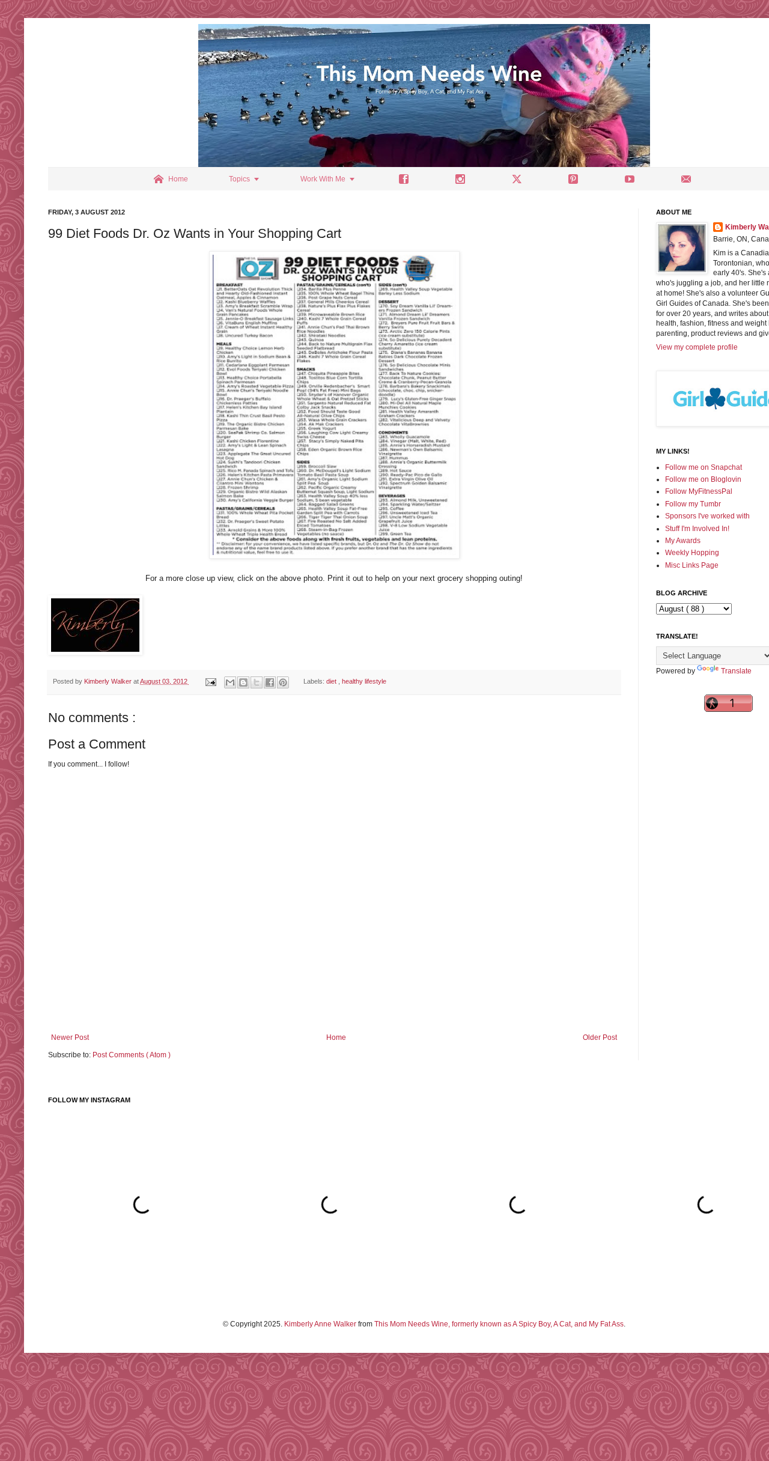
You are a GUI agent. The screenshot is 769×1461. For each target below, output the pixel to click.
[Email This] (230, 682)
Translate (736, 671)
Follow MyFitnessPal (698, 491)
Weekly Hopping (692, 552)
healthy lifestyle (364, 681)
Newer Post (70, 1037)
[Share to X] (257, 682)
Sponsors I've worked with (707, 516)
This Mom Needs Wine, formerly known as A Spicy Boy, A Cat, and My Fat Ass (499, 1324)
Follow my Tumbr (693, 504)
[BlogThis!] (243, 682)
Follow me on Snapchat (703, 467)
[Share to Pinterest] (283, 682)
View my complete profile (697, 347)
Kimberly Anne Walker (320, 1324)
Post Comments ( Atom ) (132, 1055)
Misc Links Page (692, 565)
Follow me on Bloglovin (703, 479)
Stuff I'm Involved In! (697, 528)
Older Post (600, 1037)
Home (336, 1037)
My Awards (683, 540)
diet (332, 681)
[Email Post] (210, 681)
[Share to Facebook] (270, 682)
